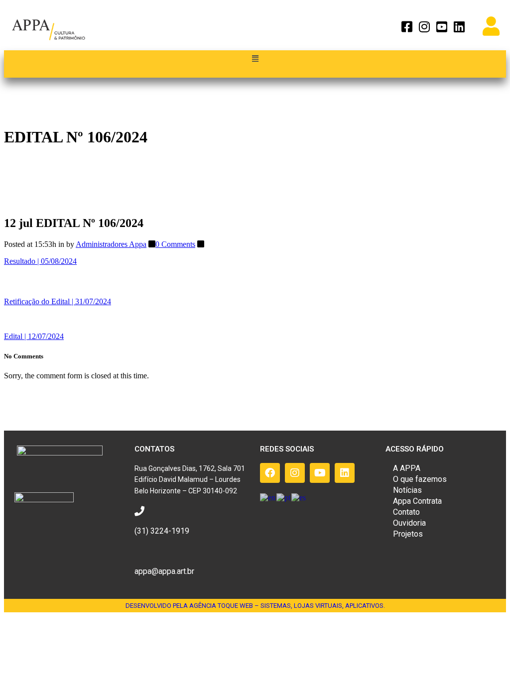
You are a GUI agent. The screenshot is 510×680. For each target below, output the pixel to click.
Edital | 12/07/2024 (34, 336)
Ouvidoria (409, 523)
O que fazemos (420, 479)
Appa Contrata (417, 501)
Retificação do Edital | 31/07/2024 (57, 301)
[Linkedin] (345, 473)
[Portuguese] (283, 497)
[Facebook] (270, 473)
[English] (268, 497)
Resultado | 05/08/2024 (40, 261)
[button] (255, 59)
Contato (406, 512)
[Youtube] (320, 473)
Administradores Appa (111, 244)
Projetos (408, 534)
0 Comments (175, 244)
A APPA (406, 468)
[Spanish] (299, 497)
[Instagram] (295, 473)
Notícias (407, 490)
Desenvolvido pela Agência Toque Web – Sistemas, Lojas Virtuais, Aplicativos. (255, 605)
